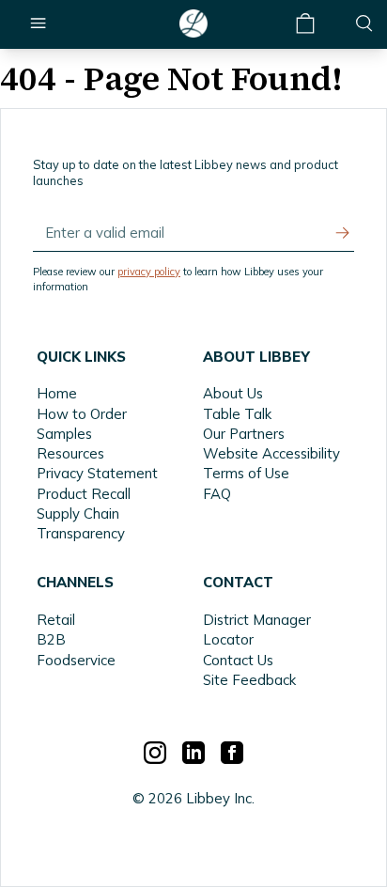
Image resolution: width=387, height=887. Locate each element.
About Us (233, 393)
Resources (70, 453)
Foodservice (76, 660)
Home (57, 393)
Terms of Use (246, 473)
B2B (51, 639)
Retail (56, 620)
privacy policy (148, 271)
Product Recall (84, 494)
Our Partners (244, 434)
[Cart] (306, 24)
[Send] (343, 233)
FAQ (217, 494)
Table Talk (237, 414)
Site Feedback (249, 680)
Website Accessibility (271, 453)
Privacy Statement (97, 473)
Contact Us (238, 660)
